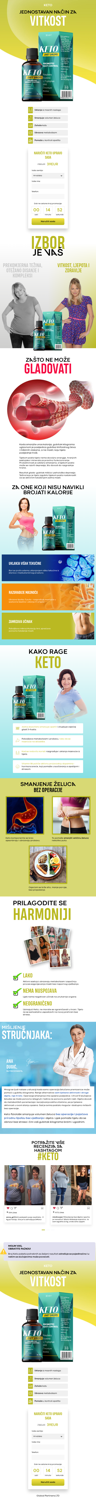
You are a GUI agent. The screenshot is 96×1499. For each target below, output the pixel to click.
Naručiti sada (48, 221)
